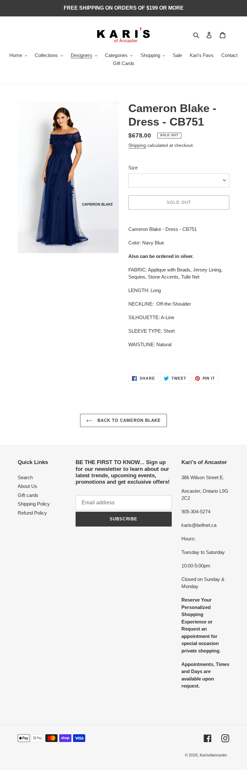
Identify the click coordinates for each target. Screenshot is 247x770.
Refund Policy (32, 513)
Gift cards (28, 495)
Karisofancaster (213, 755)
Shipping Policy (34, 504)
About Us (27, 486)
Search (25, 477)
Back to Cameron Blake (128, 420)
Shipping (137, 145)
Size (133, 167)
